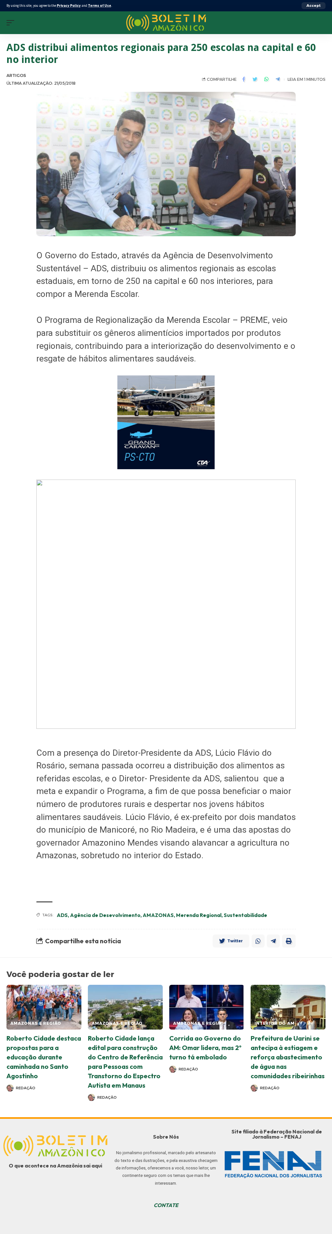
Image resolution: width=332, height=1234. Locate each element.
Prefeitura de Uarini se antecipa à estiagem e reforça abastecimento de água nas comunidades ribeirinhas (288, 1057)
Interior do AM (275, 1023)
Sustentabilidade (245, 915)
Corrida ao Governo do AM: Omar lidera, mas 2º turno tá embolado (205, 1047)
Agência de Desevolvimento (105, 915)
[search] (321, 22)
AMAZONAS (158, 915)
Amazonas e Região (35, 1023)
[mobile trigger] (12, 22)
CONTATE (166, 1205)
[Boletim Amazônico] (166, 22)
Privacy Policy (69, 5)
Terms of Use (99, 5)
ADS (62, 915)
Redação (25, 1088)
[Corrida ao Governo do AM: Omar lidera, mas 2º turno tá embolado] (206, 1007)
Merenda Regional (198, 915)
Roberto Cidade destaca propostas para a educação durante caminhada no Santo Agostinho (43, 1057)
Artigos (16, 75)
